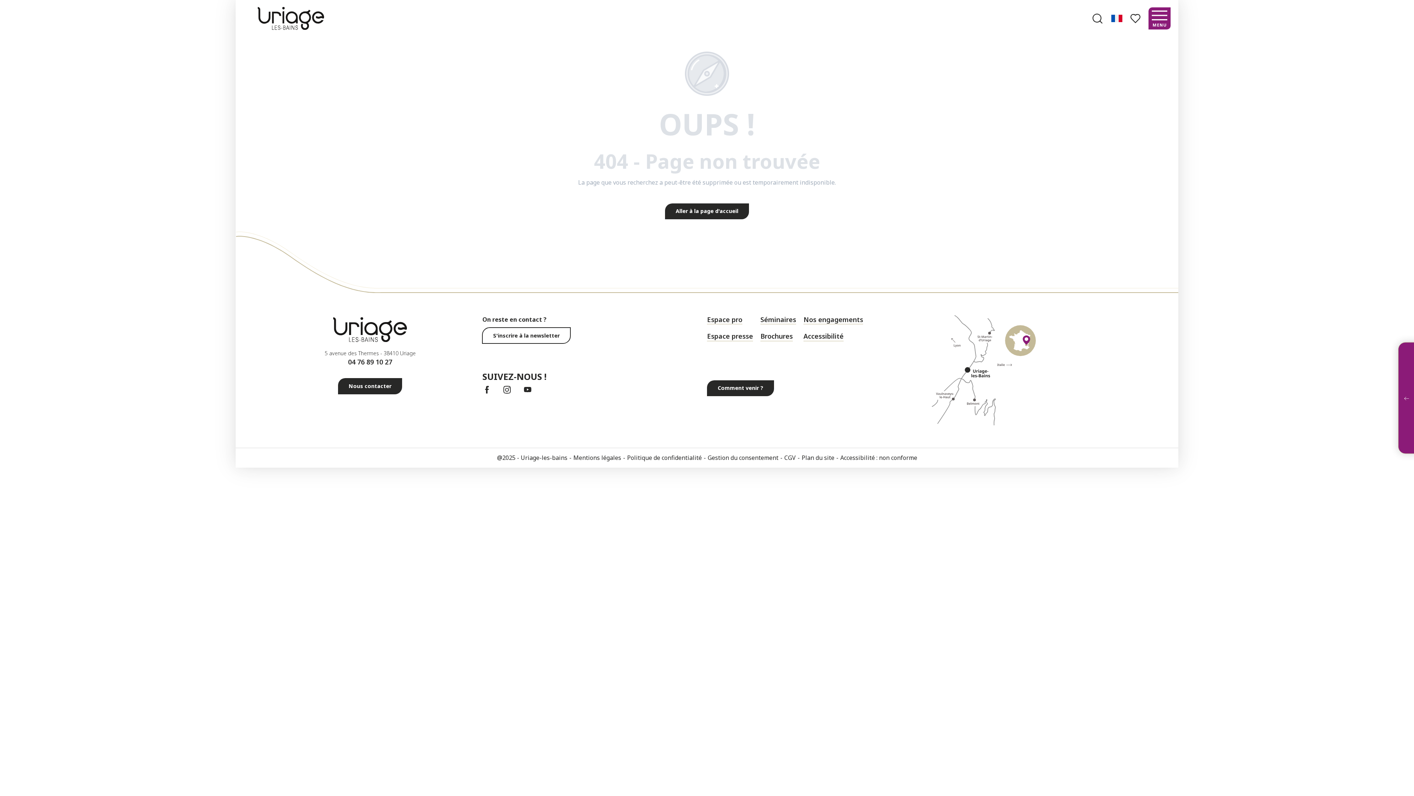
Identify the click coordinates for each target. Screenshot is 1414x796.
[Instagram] (507, 389)
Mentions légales (597, 458)
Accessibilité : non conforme (878, 458)
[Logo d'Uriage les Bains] (370, 329)
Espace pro (724, 319)
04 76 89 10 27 (370, 361)
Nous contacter (370, 386)
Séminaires (778, 319)
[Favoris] (1136, 18)
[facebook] (487, 389)
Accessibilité (823, 336)
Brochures (776, 336)
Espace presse (730, 336)
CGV (790, 458)
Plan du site (818, 458)
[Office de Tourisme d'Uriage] (291, 18)
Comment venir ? (740, 387)
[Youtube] (527, 389)
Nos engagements (833, 319)
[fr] (1117, 18)
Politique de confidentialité (664, 458)
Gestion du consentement (743, 458)
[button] (1097, 18)
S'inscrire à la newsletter (526, 335)
